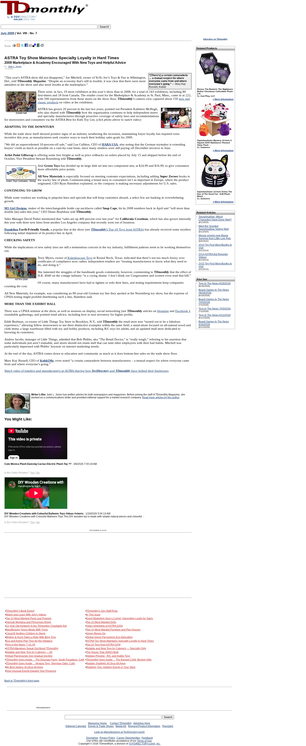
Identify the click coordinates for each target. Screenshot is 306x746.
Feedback (147, 737)
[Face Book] (26, 46)
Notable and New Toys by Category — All (29, 652)
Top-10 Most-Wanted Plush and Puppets (28, 618)
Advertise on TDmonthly (215, 39)
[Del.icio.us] (34, 46)
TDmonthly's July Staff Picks (102, 610)
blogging (163, 311)
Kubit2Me (47, 360)
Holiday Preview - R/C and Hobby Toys (108, 655)
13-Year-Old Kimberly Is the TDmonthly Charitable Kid (36, 625)
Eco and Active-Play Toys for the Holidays (29, 640)
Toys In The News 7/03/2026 (215, 308)
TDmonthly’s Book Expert (20, 610)
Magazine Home (97, 723)
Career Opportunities (128, 737)
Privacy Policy (107, 737)
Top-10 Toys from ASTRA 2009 (103, 644)
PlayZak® (167, 726)
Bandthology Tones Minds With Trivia (27, 629)
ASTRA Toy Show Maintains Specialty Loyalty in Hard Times (120, 640)
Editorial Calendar (76, 726)
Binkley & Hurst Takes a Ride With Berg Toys (31, 637)
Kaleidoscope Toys (79, 258)
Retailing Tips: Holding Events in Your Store (111, 667)
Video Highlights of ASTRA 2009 (104, 625)
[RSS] (18, 46)
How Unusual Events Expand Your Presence (31, 671)
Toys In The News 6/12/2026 (215, 315)
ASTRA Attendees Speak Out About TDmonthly (32, 648)
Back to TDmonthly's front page (21, 680)
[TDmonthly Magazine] (44, 20)
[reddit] (42, 46)
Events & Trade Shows (101, 726)
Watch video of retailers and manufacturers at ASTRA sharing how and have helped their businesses (86, 370)
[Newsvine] (38, 46)
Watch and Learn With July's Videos (26, 614)
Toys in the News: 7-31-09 (20, 644)
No (38, 472)
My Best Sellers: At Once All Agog (24, 667)
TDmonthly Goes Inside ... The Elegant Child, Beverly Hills (119, 659)
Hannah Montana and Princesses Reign (28, 622)
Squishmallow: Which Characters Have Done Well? (215, 218)
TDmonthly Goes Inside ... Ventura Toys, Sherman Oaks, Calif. (40, 663)
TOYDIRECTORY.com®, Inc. (144, 743)
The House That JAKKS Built (102, 652)
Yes (32, 472)
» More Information (223, 99)
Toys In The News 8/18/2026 (215, 283)
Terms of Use (144, 740)
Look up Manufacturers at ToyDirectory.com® (119, 732)
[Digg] (30, 46)
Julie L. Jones (14, 66)
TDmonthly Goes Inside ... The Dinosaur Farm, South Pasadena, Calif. (45, 659)
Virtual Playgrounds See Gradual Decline (29, 655)
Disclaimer (92, 737)
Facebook (182, 311)
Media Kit (121, 726)
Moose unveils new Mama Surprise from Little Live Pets (215, 237)
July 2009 (7, 33)
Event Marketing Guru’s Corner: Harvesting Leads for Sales (119, 618)
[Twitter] (22, 46)
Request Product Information (144, 726)
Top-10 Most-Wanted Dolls (101, 622)
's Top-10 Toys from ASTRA (117, 229)
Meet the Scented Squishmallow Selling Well (214, 228)
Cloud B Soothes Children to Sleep (25, 633)
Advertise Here (141, 723)
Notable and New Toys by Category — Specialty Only (116, 648)
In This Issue (93, 614)
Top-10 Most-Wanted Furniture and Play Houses (113, 629)
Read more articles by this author (160, 397)
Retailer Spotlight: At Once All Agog (106, 663)
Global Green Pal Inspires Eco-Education (109, 637)
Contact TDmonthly (121, 723)
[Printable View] (14, 46)
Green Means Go (96, 633)
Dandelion (11, 229)
